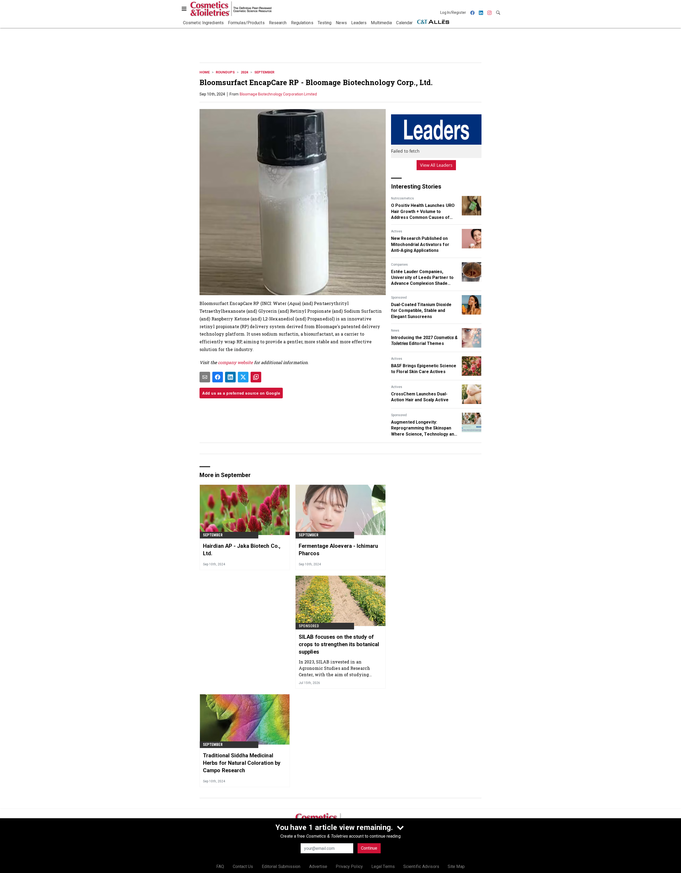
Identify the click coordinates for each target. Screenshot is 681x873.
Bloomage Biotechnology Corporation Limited (278, 94)
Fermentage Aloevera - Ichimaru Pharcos (338, 550)
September (264, 72)
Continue (369, 848)
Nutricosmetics (402, 198)
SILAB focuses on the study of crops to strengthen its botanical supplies (339, 644)
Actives (396, 231)
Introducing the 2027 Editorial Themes (424, 340)
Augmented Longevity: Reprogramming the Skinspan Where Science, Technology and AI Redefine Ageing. (423, 428)
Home (205, 72)
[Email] (205, 377)
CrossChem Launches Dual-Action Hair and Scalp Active (420, 396)
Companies (399, 264)
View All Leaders (436, 165)
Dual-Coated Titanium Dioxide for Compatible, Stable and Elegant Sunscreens (421, 310)
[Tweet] (243, 377)
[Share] (217, 377)
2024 (244, 72)
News (395, 330)
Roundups (225, 72)
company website (235, 362)
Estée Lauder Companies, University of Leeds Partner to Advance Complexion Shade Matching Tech (422, 278)
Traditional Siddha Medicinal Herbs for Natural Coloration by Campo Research (241, 763)
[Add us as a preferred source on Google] (256, 377)
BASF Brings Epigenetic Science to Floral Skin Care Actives (423, 368)
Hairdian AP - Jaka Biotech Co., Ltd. (241, 550)
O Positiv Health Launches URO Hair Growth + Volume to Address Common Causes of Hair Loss (423, 211)
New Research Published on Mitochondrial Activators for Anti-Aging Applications (420, 244)
